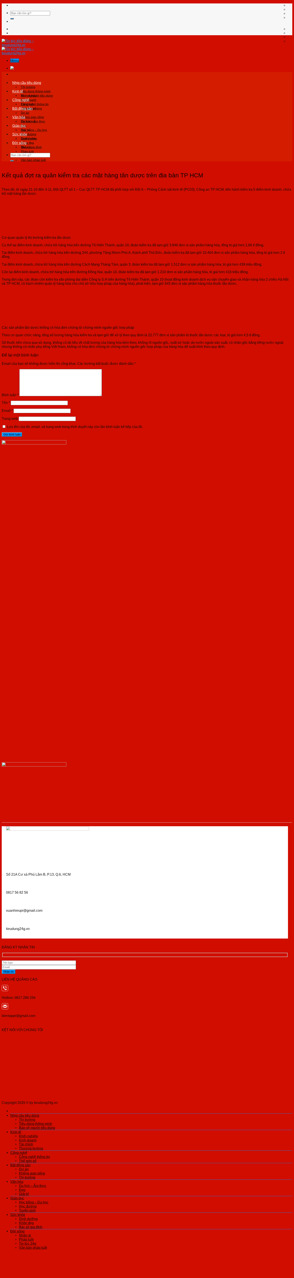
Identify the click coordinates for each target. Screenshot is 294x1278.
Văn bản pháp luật (33, 160)
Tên (6, 403)
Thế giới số (27, 1161)
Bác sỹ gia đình (30, 1227)
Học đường (28, 1206)
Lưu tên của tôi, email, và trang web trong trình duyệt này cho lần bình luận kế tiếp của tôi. (75, 427)
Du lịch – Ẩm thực (33, 121)
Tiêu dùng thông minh (36, 91)
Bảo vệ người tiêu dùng (37, 1128)
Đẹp (22, 1190)
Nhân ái (26, 147)
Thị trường (28, 87)
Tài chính (26, 1144)
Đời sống (19, 143)
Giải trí (24, 1194)
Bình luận (10, 395)
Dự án (25, 112)
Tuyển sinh (27, 1210)
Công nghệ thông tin (35, 104)
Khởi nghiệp (29, 95)
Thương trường (31, 1148)
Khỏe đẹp (26, 1223)
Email (7, 410)
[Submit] (12, 18)
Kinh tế (17, 91)
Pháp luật (27, 151)
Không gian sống (32, 117)
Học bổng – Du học (34, 130)
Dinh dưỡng (29, 138)
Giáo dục (19, 126)
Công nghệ (20, 100)
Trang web (10, 418)
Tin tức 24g (27, 1243)
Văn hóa (18, 117)
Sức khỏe (19, 134)
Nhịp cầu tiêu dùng (26, 83)
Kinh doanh (28, 1140)
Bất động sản (22, 108)
